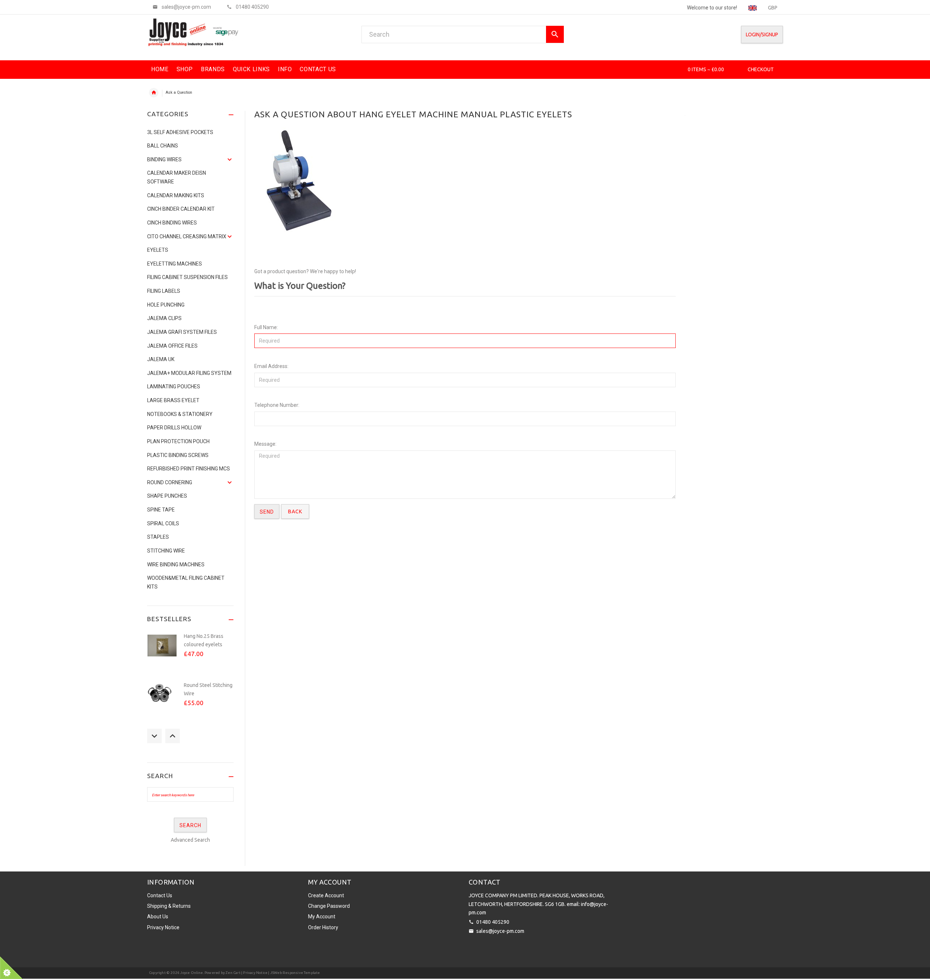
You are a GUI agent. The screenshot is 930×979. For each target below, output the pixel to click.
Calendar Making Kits (175, 195)
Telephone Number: (276, 405)
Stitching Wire (166, 551)
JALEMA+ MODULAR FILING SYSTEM (189, 373)
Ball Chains (162, 146)
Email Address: (271, 366)
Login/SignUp (762, 34)
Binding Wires (164, 159)
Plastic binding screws (178, 455)
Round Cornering (169, 482)
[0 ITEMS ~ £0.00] (677, 69)
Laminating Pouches (173, 386)
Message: (265, 444)
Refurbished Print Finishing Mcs (188, 469)
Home (153, 92)
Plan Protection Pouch (178, 441)
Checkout (761, 69)
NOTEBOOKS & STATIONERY (180, 414)
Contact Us (159, 895)
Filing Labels (163, 291)
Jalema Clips (164, 318)
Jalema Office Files (172, 346)
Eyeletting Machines (174, 264)
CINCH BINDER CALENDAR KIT (181, 209)
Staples (158, 537)
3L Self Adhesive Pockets (180, 132)
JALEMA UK (160, 359)
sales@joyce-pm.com (500, 931)
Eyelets (157, 250)
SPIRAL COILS (163, 523)
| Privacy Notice (253, 973)
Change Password (329, 906)
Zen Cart (233, 973)
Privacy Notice (163, 927)
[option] (190, 653)
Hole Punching (166, 305)
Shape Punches (167, 496)
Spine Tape (161, 510)
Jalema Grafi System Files (182, 332)
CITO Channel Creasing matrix (186, 236)
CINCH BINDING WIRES (172, 223)
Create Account (326, 895)
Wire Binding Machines (176, 564)
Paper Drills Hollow (174, 427)
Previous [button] (154, 736)
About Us (157, 916)
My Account (321, 916)
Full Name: (266, 327)
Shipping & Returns (169, 906)
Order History (323, 927)
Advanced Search (190, 840)
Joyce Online (191, 973)
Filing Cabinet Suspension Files (187, 277)
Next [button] (172, 736)
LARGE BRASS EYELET (173, 400)
